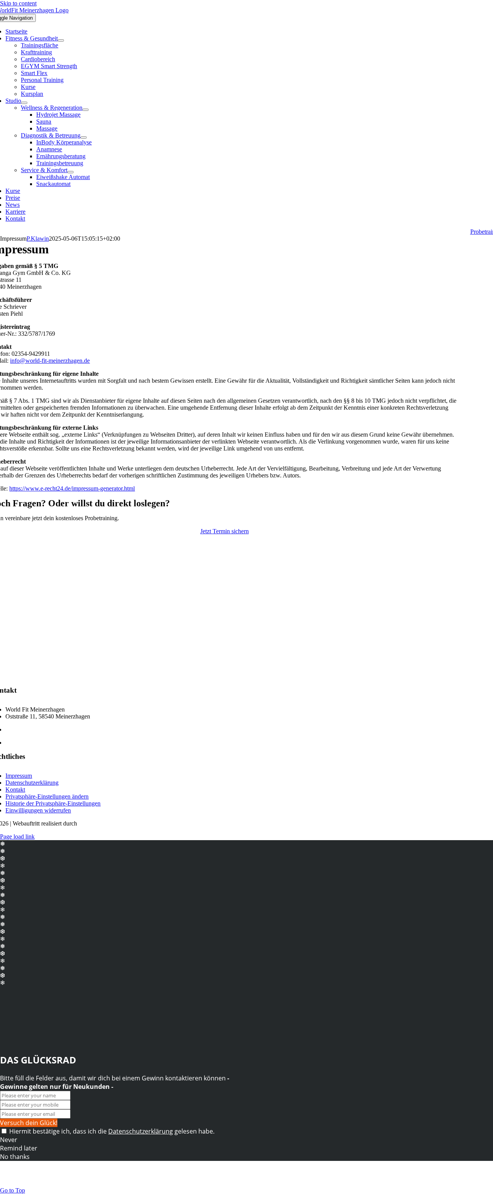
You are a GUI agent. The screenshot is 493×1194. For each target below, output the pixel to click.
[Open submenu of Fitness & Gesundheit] (61, 40)
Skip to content (18, 3)
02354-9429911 (24, 729)
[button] (47, 796)
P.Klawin (38, 238)
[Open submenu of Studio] (24, 103)
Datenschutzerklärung (140, 1131)
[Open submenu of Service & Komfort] (70, 172)
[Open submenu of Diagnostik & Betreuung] (83, 137)
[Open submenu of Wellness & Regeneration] (85, 110)
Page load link (17, 836)
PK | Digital (93, 823)
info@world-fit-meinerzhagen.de (50, 360)
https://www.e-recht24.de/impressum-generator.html (72, 488)
